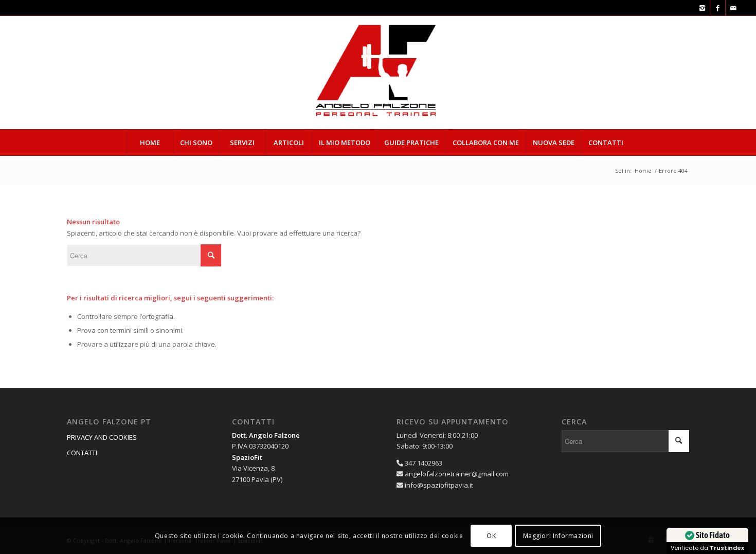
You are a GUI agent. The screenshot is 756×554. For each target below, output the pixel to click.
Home (643, 170)
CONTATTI (82, 452)
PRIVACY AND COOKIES (102, 437)
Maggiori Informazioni (558, 535)
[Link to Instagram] (702, 7)
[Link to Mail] (733, 7)
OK (491, 535)
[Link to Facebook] (717, 7)
